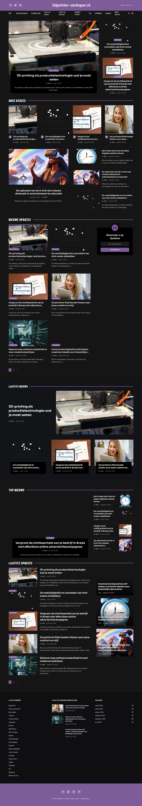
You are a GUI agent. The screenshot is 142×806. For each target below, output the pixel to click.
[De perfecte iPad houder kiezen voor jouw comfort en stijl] (119, 119)
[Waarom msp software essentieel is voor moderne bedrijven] (28, 333)
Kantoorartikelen (14, 749)
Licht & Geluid (62, 13)
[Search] (132, 13)
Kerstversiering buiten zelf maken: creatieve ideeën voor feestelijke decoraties (69, 351)
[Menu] (10, 13)
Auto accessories (14, 709)
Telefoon (12, 765)
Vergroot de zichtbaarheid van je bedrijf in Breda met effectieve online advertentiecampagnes (118, 85)
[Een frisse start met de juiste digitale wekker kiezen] (86, 156)
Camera (98, 13)
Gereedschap (13, 739)
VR (90, 13)
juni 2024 (98, 722)
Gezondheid (13, 742)
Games (11, 735)
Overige (11, 755)
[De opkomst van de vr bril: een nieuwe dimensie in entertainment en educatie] (38, 167)
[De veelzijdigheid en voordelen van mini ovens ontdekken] (118, 31)
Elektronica (22, 13)
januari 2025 (99, 712)
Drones (11, 725)
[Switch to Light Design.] (129, 13)
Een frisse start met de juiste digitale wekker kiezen (115, 152)
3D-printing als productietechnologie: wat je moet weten (54, 77)
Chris (49, 83)
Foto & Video (47, 13)
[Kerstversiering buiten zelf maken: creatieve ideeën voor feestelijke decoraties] (71, 333)
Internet (11, 745)
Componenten (13, 719)
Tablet (108, 13)
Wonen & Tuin (13, 775)
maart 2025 (99, 709)
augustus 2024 (100, 719)
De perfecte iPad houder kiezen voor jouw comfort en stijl (121, 137)
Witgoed (118, 40)
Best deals (117, 13)
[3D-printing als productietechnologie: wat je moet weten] (54, 48)
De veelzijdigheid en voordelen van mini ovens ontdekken (117, 47)
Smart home (77, 13)
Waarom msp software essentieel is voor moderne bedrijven (28, 350)
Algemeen (117, 77)
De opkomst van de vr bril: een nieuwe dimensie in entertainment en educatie (38, 192)
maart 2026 (99, 705)
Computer (35, 13)
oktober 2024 (100, 715)
